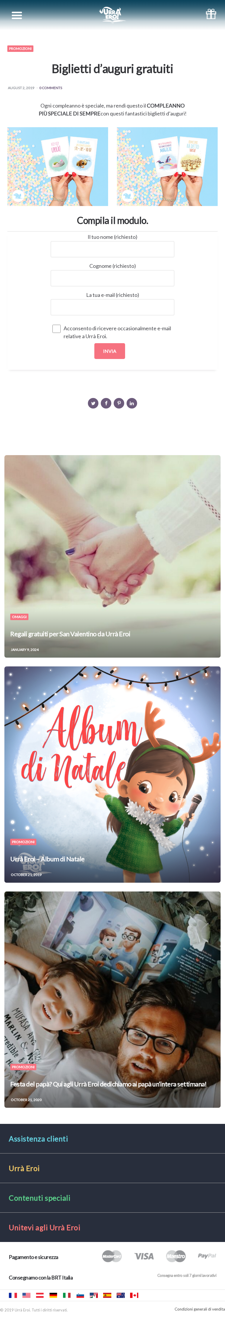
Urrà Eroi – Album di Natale (47, 859)
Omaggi (19, 617)
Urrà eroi (67, 1295)
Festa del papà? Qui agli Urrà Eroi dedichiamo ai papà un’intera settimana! (108, 1084)
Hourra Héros (13, 1295)
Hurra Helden (40, 1295)
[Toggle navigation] (17, 15)
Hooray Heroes (26, 1295)
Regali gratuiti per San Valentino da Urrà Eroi (70, 634)
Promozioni (20, 49)
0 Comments (50, 88)
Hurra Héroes (94, 1295)
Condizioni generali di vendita (200, 1309)
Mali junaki (80, 1295)
